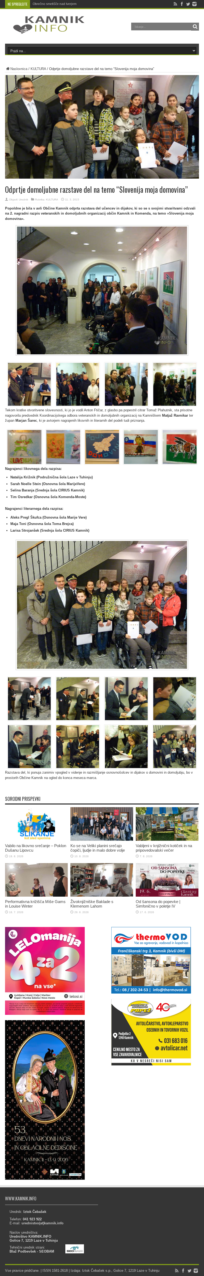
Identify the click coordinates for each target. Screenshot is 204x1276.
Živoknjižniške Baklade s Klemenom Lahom (91, 903)
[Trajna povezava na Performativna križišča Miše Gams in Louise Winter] (36, 895)
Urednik (23, 199)
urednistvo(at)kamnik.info (42, 1223)
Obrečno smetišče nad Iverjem (54, 4)
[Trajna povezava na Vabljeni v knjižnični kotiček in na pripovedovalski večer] (167, 840)
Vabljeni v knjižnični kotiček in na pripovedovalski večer (164, 847)
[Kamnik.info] (45, 30)
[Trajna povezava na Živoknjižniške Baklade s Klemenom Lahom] (101, 895)
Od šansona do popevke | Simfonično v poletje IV (158, 903)
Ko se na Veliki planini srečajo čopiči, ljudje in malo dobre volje (97, 847)
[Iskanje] (195, 27)
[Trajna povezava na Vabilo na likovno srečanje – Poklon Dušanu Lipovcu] (36, 840)
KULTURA (38, 69)
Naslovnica (18, 69)
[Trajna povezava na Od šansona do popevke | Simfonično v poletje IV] (167, 895)
